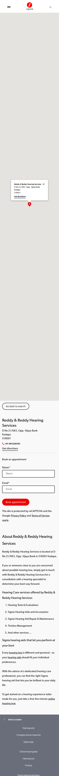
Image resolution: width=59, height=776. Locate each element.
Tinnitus (28, 765)
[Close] (43, 184)
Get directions (10, 448)
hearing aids (14, 657)
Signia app (28, 742)
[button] (29, 204)
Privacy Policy (18, 516)
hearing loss (15, 653)
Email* (5, 483)
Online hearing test (28, 752)
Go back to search (15, 406)
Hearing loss (28, 759)
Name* (6, 467)
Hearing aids (28, 728)
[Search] (50, 7)
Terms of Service (41, 516)
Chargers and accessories (28, 735)
